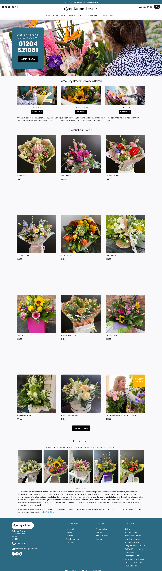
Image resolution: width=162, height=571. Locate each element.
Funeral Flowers (68, 16)
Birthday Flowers (131, 532)
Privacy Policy (101, 529)
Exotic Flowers (130, 552)
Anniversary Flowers (133, 536)
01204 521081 (147, 7)
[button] (77, 488)
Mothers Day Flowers (133, 562)
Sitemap (99, 539)
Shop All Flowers (81, 428)
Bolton (69, 532)
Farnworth (70, 529)
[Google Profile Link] (9, 7)
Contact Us (92, 16)
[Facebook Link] (3, 7)
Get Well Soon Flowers (134, 549)
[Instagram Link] (6, 7)
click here (87, 509)
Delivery (103, 16)
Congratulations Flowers (135, 546)
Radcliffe (70, 542)
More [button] (112, 16)
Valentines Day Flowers (134, 559)
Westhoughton (72, 539)
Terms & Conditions (103, 536)
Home (48, 16)
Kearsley (69, 536)
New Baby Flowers (132, 539)
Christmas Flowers (132, 556)
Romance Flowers (132, 542)
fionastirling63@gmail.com (26, 549)
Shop (55, 16)
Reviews (81, 16)
